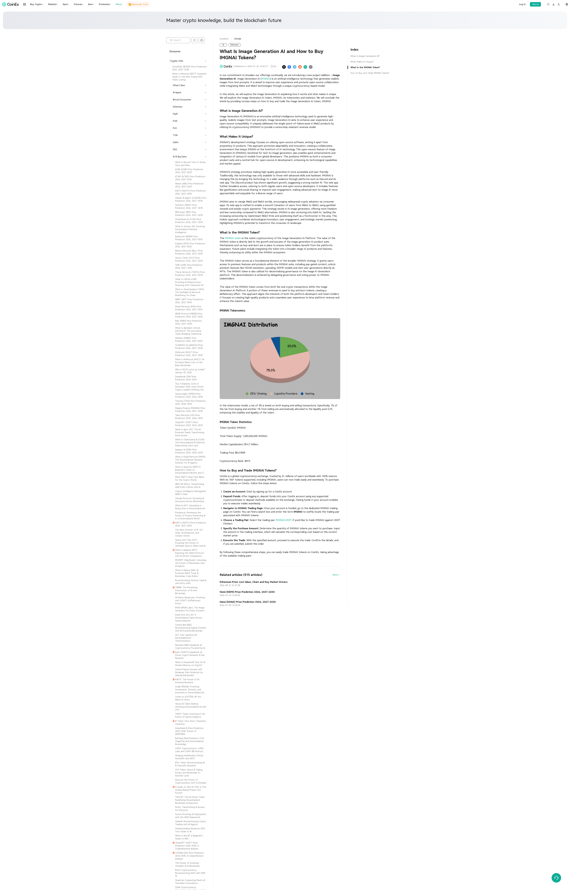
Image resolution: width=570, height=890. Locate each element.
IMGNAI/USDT (284, 520)
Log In (522, 4)
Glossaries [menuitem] (174, 51)
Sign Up (535, 4)
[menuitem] (188, 68)
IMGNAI (265, 78)
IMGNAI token (233, 238)
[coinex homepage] (11, 4)
